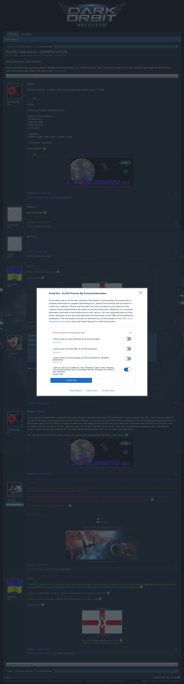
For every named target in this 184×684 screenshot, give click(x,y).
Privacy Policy (108, 390)
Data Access (92, 390)
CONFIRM (71, 380)
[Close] (141, 293)
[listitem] (92, 332)
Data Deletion (76, 390)
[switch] (127, 339)
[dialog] (92, 342)
